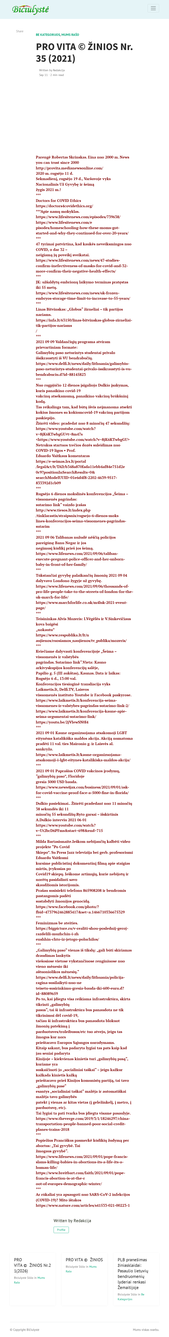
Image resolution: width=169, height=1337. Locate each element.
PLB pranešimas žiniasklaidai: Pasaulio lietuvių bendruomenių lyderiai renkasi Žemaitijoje (133, 1273)
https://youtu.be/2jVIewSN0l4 (62, 722)
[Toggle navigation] (153, 8)
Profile (61, 1230)
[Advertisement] (84, 116)
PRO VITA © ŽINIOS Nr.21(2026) (32, 1265)
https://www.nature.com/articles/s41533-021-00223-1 (83, 1205)
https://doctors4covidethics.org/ (64, 206)
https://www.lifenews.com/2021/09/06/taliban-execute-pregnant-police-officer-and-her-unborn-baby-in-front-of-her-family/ (80, 559)
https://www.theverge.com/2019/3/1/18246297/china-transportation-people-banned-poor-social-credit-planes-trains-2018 (83, 1124)
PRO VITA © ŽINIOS (84, 1259)
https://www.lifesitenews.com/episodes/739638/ (78, 216)
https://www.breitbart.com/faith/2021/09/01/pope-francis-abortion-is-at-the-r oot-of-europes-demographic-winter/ (80, 1178)
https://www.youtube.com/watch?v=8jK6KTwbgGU (83, 439)
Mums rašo (70, 35)
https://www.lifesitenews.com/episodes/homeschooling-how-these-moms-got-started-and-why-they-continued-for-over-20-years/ (82, 228)
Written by (52, 70)
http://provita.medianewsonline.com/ (69, 168)
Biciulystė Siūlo (24, 1278)
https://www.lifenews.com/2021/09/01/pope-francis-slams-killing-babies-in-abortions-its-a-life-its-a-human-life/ (82, 1162)
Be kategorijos (48, 35)
